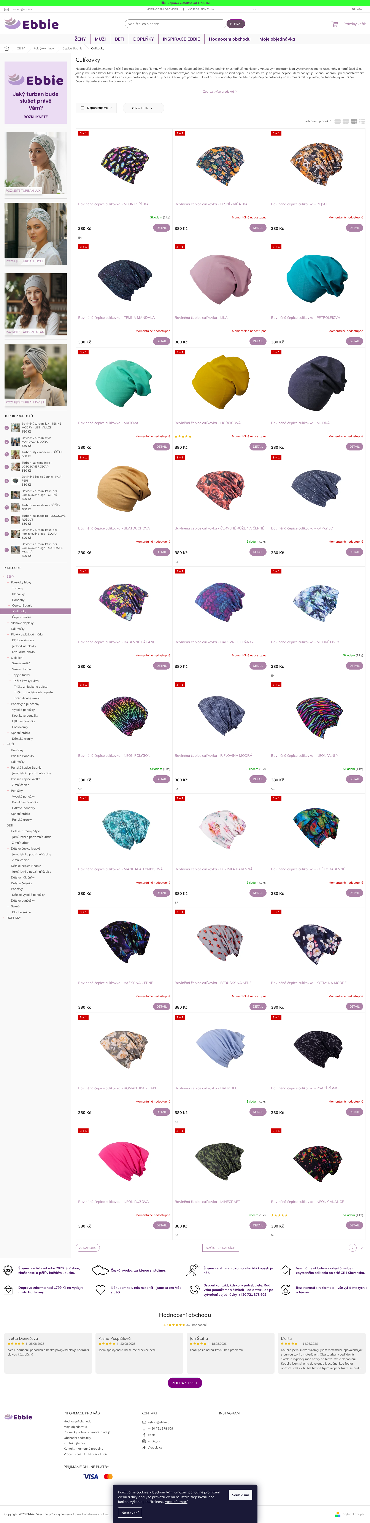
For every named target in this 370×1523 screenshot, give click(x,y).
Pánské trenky (22, 820)
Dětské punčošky (23, 900)
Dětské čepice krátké (25, 848)
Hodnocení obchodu (163, 9)
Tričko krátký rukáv (26, 681)
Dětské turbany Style (25, 831)
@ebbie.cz (155, 1447)
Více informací (176, 1501)
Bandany (18, 600)
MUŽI (10, 744)
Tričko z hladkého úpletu (31, 687)
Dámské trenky (22, 739)
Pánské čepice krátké (25, 779)
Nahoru (89, 1248)
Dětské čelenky (21, 883)
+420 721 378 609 (160, 1428)
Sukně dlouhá (21, 669)
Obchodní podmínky (77, 1438)
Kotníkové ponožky (25, 715)
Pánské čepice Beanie (26, 767)
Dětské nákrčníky (23, 877)
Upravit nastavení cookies (91, 1514)
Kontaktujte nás (75, 1443)
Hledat (236, 24)
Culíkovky (19, 611)
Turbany (17, 588)
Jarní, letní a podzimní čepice (31, 773)
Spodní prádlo (20, 733)
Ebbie (152, 1435)
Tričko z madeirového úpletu (33, 692)
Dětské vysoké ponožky (28, 895)
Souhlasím (240, 1495)
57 (80, 789)
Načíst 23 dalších (220, 1248)
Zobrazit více (185, 1383)
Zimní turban (20, 843)
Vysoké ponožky (23, 710)
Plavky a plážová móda (27, 634)
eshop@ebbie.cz (159, 1422)
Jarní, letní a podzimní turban (31, 837)
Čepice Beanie (22, 605)
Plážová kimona (23, 640)
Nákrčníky (17, 629)
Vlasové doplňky (22, 623)
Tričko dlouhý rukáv (26, 698)
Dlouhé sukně (21, 912)
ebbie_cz (154, 1441)
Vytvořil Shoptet (354, 1514)
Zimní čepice (20, 785)
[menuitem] (80, 39)
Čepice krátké (21, 617)
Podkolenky (20, 727)
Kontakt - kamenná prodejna (83, 1448)
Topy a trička (21, 675)
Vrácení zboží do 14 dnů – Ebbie (86, 1454)
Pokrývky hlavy (21, 582)
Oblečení (17, 658)
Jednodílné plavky (24, 646)
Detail (162, 228)
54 (80, 238)
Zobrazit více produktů (218, 91)
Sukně (15, 906)
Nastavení (130, 1512)
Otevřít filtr (140, 108)
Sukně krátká (21, 663)
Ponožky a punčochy (25, 704)
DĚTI (10, 825)
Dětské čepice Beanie (26, 866)
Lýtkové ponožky (23, 721)
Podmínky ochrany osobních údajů (87, 1432)
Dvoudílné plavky (23, 652)
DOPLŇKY (14, 918)
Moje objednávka (201, 9)
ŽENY (10, 576)
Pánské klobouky (22, 756)
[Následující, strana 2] (353, 1248)
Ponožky (17, 791)
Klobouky (18, 594)
